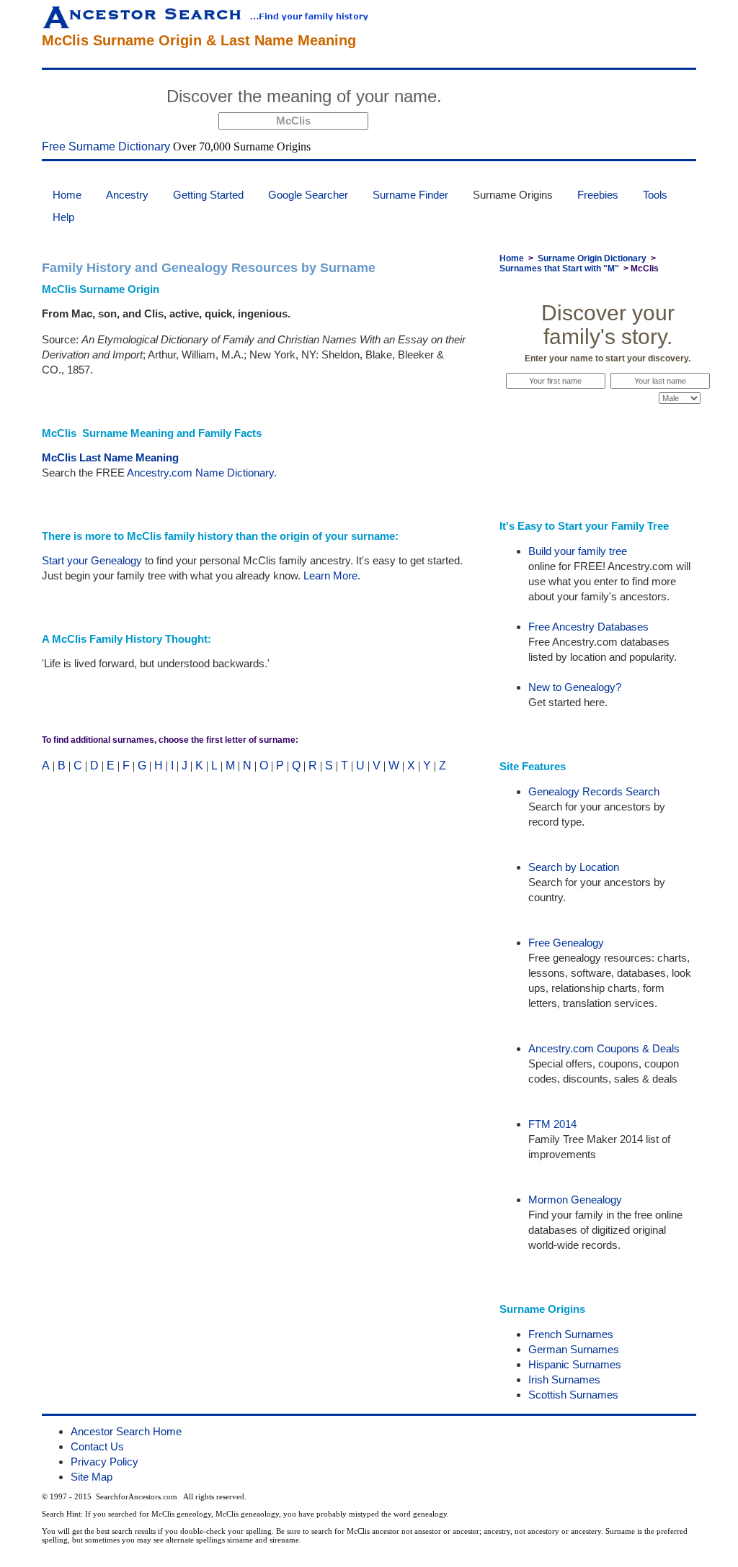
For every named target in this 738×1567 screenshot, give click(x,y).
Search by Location (573, 867)
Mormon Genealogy (575, 1199)
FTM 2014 (552, 1124)
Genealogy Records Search (593, 791)
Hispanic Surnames (574, 1364)
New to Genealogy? (574, 687)
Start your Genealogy (92, 560)
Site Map (91, 1477)
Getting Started (208, 195)
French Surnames (570, 1334)
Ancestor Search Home (126, 1431)
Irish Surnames (564, 1379)
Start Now (503, 98)
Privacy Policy (104, 1461)
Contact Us (97, 1446)
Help (63, 217)
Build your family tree (577, 551)
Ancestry (127, 195)
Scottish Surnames (573, 1394)
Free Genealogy (566, 942)
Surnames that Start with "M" (559, 268)
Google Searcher (308, 195)
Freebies (597, 195)
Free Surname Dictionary (106, 146)
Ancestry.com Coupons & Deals (604, 1048)
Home (67, 195)
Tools (655, 195)
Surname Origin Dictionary (592, 258)
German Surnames (573, 1349)
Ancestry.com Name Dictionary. (202, 472)
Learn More (330, 575)
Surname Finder (410, 195)
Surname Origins (513, 195)
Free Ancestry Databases (588, 626)
